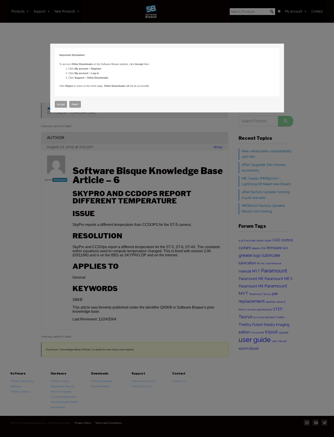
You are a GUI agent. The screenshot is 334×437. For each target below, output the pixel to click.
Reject (75, 104)
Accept (61, 104)
